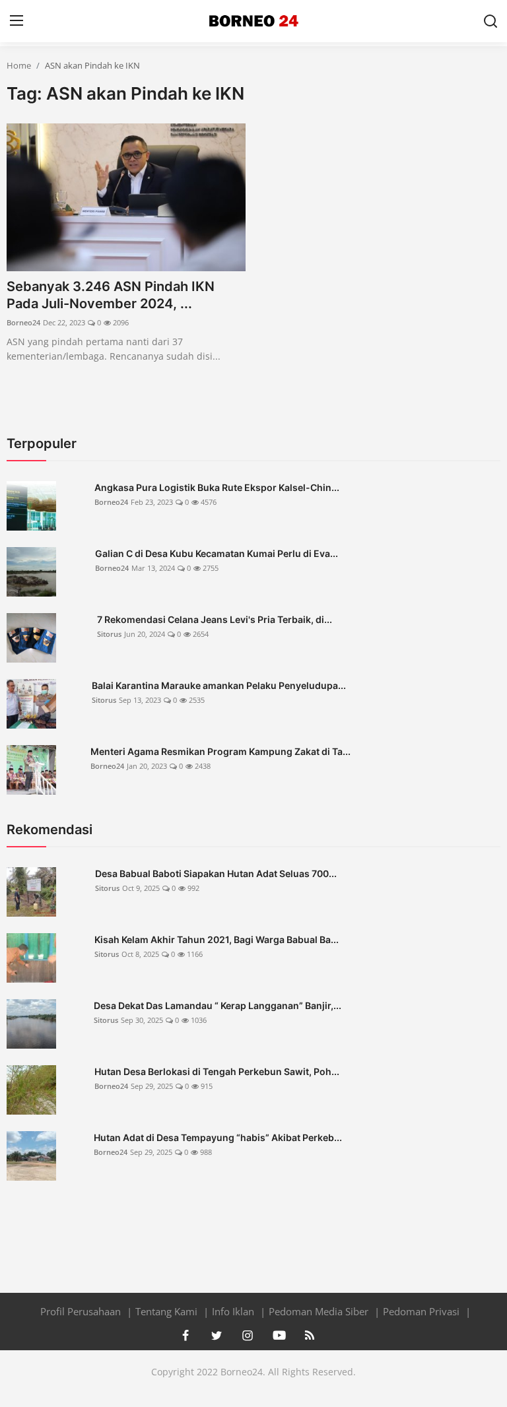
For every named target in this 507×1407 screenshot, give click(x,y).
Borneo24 (23, 322)
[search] (490, 21)
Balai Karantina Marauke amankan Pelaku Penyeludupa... (219, 685)
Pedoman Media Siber (320, 1311)
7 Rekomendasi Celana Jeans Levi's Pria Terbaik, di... (214, 619)
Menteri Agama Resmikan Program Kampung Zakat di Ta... (220, 751)
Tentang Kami (167, 1311)
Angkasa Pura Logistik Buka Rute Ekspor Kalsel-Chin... (216, 487)
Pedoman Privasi (422, 1311)
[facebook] (185, 1335)
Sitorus (109, 634)
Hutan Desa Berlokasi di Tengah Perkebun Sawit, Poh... (216, 1071)
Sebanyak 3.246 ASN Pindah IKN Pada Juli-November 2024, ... (111, 294)
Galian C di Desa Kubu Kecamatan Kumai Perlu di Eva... (216, 553)
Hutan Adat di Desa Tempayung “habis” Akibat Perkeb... (218, 1137)
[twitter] (216, 1335)
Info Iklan (234, 1311)
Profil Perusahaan (81, 1311)
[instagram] (248, 1335)
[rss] (310, 1335)
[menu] (16, 21)
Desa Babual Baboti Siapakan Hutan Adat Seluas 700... (216, 873)
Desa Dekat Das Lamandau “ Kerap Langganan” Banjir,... (217, 1005)
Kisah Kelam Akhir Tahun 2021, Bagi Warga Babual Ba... (216, 939)
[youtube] (279, 1335)
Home (19, 65)
